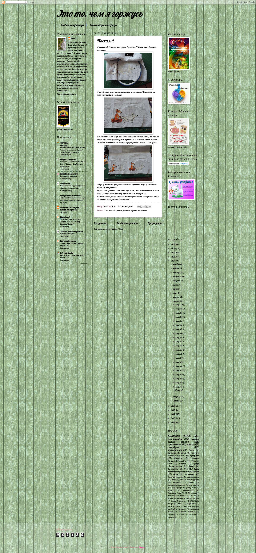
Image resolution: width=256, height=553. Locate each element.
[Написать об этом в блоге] (141, 206)
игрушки (171, 490)
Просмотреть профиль (66, 94)
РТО (186, 469)
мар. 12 (179, 354)
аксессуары (189, 474)
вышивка (112, 210)
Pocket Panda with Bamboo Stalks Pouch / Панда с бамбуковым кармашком (72, 164)
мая (175, 293)
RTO (178, 506)
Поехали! (105, 41)
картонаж (191, 504)
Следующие (100, 223)
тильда (171, 506)
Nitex (174, 479)
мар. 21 (179, 325)
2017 (173, 261)
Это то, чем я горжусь (100, 13)
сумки (186, 471)
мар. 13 (179, 350)
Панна (183, 453)
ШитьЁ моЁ (65, 217)
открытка (178, 458)
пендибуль (182, 514)
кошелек (192, 496)
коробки (196, 471)
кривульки (194, 455)
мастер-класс (193, 477)
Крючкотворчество (68, 241)
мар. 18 (179, 333)
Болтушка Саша (174, 493)
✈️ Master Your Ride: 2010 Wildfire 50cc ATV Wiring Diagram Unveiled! (70, 221)
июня (175, 289)
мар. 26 (179, 313)
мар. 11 (179, 358)
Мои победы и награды (103, 25)
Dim (197, 498)
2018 (173, 257)
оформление (174, 444)
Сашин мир (65, 183)
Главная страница (72, 25)
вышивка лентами (187, 512)
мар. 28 (179, 309)
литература (172, 514)
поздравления (188, 490)
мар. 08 (179, 366)
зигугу (193, 493)
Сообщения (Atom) (116, 229)
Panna (173, 501)
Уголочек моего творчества (71, 231)
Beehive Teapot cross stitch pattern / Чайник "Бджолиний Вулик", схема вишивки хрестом (73, 149)
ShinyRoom (187, 506)
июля (175, 285)
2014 (173, 414)
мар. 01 (179, 387)
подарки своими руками (183, 440)
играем (170, 498)
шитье (190, 444)
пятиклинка (193, 514)
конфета (182, 463)
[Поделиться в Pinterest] (149, 206)
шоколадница (177, 488)
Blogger (142, 547)
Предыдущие (155, 223)
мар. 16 (179, 337)
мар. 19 (179, 329)
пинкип (191, 482)
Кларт (191, 466)
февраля (177, 396)
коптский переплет (184, 498)
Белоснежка (173, 469)
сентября (177, 276)
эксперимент (175, 450)
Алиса (180, 504)
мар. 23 (179, 321)
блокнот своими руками (189, 479)
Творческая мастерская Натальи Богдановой (70, 208)
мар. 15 (179, 341)
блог (106, 210)
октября (177, 272)
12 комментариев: (125, 206)
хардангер (172, 453)
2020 (173, 248)
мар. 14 (179, 345)
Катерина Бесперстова (176, 496)
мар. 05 (179, 374)
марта (176, 301)
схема (175, 474)
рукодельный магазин (176, 485)
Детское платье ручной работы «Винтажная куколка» (72, 187)
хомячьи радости (175, 477)
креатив (126, 210)
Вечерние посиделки (68, 159)
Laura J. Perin (191, 488)
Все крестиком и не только (71, 195)
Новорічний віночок (67, 234)
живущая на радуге (64, 144)
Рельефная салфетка (68, 176)
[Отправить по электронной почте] (138, 206)
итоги (119, 210)
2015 (173, 410)
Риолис (192, 450)
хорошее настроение (139, 210)
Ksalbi (73, 38)
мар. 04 (179, 378)
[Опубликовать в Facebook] (146, 206)
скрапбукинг (174, 447)
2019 (173, 252)
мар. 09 (179, 362)
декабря (176, 264)
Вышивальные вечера (68, 174)
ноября (176, 268)
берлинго (182, 509)
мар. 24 (179, 317)
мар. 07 (179, 370)
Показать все (84, 263)
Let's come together (67, 253)
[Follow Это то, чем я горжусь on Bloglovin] (178, 164)
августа (177, 280)
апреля (176, 297)
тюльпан (171, 517)
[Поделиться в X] (144, 206)
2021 (173, 244)
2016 (173, 406)
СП (186, 493)
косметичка (194, 485)
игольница (177, 482)
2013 (173, 418)
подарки (183, 461)
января (176, 401)
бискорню (183, 501)
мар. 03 (179, 382)
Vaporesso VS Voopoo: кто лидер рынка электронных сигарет (73, 199)
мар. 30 (179, 304)
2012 (173, 422)
